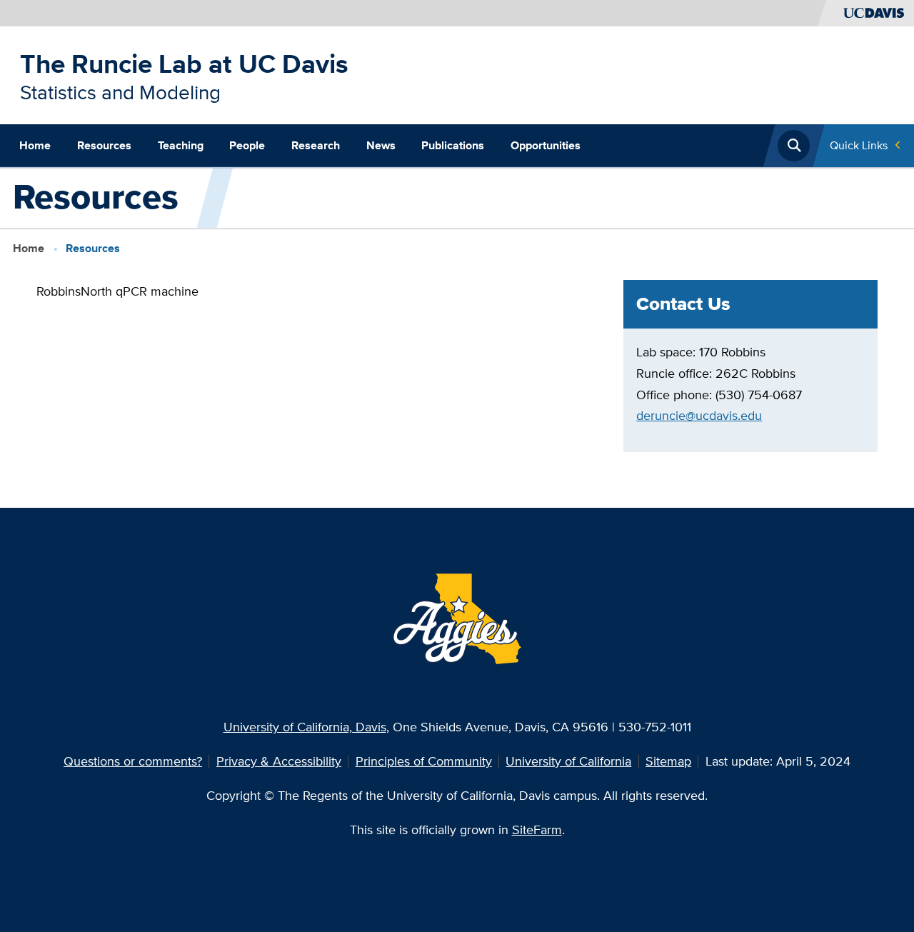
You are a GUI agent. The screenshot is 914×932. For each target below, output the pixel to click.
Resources (104, 145)
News (381, 145)
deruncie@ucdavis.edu (699, 415)
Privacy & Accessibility (278, 761)
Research (315, 145)
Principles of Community (424, 761)
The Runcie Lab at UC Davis (184, 63)
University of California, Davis (305, 726)
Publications (452, 145)
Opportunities (546, 145)
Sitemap (668, 761)
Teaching (181, 145)
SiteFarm (537, 829)
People (247, 145)
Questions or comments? (133, 761)
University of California (568, 761)
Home (35, 145)
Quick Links (859, 145)
